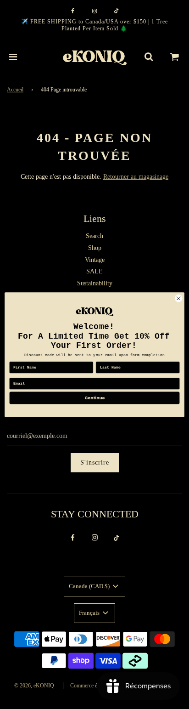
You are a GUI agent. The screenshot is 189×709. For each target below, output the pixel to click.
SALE (94, 271)
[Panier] (175, 57)
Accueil (15, 89)
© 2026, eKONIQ (34, 685)
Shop (94, 247)
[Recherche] (148, 57)
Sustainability (94, 283)
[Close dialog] (178, 298)
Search (94, 236)
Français (90, 612)
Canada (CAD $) (90, 586)
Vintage (95, 259)
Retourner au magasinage (135, 176)
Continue (94, 398)
